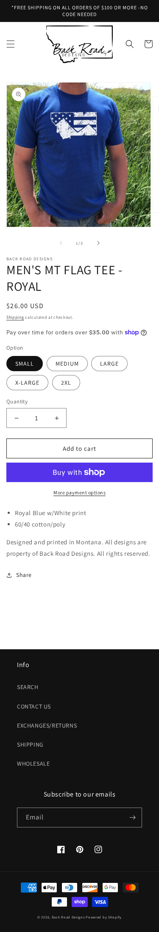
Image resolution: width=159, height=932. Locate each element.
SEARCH (28, 687)
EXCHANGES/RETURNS (47, 725)
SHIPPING (30, 744)
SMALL (24, 363)
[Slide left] (61, 243)
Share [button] (24, 575)
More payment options (79, 492)
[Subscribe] (132, 817)
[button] (10, 44)
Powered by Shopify (104, 917)
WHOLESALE (33, 763)
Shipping (15, 317)
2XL (66, 382)
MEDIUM (67, 363)
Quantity (17, 401)
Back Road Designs (68, 917)
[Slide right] (98, 243)
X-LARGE (27, 382)
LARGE (109, 363)
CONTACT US (34, 706)
